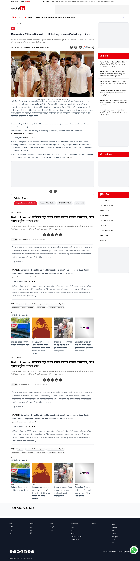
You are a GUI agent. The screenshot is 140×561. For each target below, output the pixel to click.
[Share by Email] (60, 234)
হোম (12, 212)
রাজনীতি (11, 527)
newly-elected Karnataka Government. (23, 308)
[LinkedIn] (25, 551)
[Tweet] (55, 191)
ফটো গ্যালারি (115, 537)
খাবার (72, 527)
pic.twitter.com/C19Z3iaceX (22, 134)
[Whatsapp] (52, 234)
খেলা (56, 18)
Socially (31, 18)
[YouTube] (18, 551)
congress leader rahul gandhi (56, 304)
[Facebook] (44, 234)
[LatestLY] (18, 9)
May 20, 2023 (29, 137)
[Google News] (29, 551)
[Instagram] (21, 551)
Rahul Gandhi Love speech (56, 308)
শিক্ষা (11, 533)
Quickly (20, 18)
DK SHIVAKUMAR (65, 203)
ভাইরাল (73, 18)
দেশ (42, 18)
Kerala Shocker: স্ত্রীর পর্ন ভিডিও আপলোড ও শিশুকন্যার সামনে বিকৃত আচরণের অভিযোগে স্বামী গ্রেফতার (98, 2)
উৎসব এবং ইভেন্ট (75, 539)
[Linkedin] (56, 234)
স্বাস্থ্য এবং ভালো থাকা (76, 536)
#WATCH (16, 270)
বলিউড (31, 527)
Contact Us (121, 552)
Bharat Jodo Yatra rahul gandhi (35, 304)
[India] (123, 18)
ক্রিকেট (52, 527)
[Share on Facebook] (50, 191)
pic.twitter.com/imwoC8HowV (24, 277)
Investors (127, 552)
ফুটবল (52, 530)
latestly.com (69, 157)
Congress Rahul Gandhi (47, 203)
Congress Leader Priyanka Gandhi (25, 203)
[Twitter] (48, 234)
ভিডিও (113, 543)
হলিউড (31, 530)
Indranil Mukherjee (16, 47)
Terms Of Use (112, 552)
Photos (114, 540)
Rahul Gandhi (80, 203)
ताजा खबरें (104, 56)
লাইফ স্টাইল (66, 18)
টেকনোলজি (51, 18)
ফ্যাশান (72, 533)
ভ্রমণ (72, 530)
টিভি (31, 533)
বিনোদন (60, 18)
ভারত (13, 29)
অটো (113, 531)
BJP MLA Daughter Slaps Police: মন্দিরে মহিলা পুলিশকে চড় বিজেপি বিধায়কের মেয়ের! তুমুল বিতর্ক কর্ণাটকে (50, 2)
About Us (104, 552)
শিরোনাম (94, 523)
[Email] (32, 551)
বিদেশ (45, 18)
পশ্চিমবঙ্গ (38, 18)
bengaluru (20, 304)
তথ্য (11, 530)
